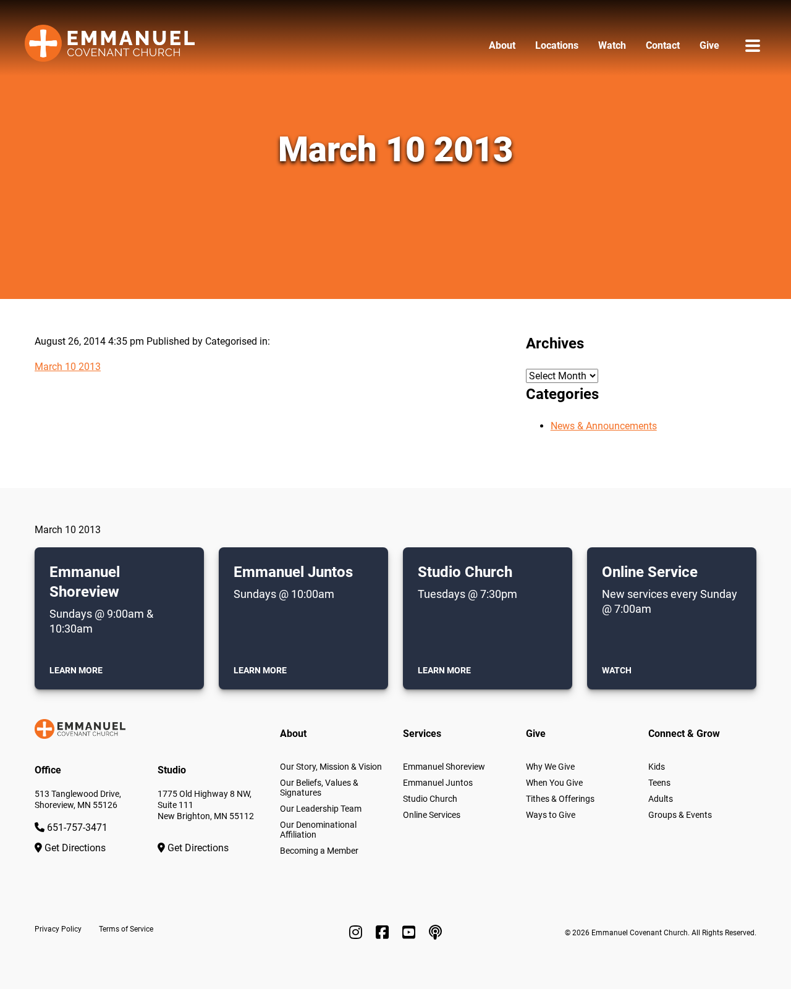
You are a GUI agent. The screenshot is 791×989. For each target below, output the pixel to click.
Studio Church (430, 799)
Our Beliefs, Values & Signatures (319, 788)
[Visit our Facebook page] (384, 932)
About (502, 45)
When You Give (554, 783)
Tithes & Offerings (560, 799)
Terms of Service (126, 929)
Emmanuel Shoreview (444, 767)
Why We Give (550, 767)
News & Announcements (604, 426)
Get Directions (74, 848)
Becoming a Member (319, 851)
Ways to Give (550, 815)
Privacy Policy (58, 929)
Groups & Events (680, 815)
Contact (663, 45)
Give (709, 45)
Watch (612, 45)
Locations (556, 45)
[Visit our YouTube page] (410, 932)
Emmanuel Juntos (438, 783)
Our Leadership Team (321, 809)
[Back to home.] (110, 45)
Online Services (431, 815)
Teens (659, 783)
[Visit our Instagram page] (357, 932)
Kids (656, 767)
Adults (660, 799)
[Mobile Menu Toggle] (752, 45)
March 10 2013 (68, 366)
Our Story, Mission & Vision (331, 767)
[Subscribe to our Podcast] (435, 932)
